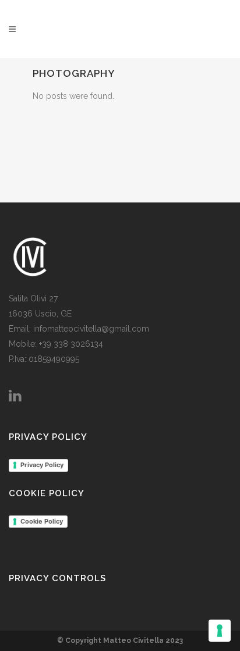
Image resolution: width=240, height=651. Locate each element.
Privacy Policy (41, 465)
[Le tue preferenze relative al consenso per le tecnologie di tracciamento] (220, 631)
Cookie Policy (41, 521)
